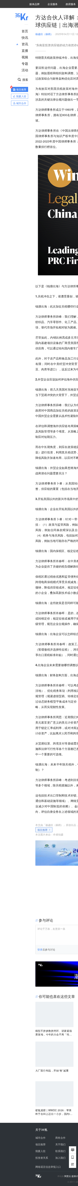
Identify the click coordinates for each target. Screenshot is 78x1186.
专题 (25, 63)
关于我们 (60, 1144)
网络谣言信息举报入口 (48, 1166)
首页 (25, 31)
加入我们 (60, 1157)
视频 (25, 57)
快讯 (25, 37)
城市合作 (40, 1137)
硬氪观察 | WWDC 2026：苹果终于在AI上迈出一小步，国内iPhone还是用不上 (54, 1112)
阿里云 (67, 1176)
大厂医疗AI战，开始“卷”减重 (52, 1070)
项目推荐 (42, 830)
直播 (25, 50)
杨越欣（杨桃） (44, 34)
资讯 (25, 44)
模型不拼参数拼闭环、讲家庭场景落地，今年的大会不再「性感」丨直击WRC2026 (53, 1032)
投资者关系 (41, 1157)
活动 (25, 70)
